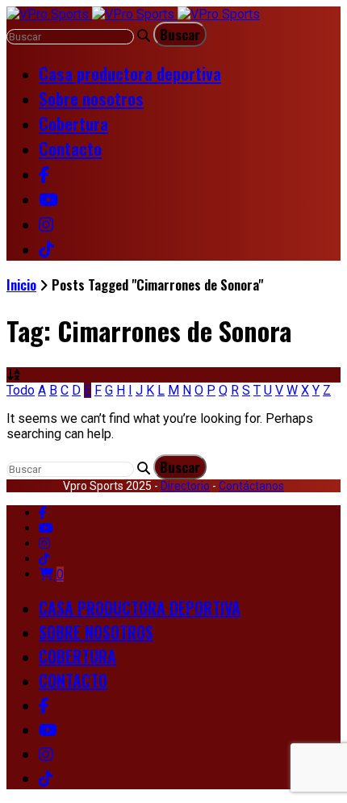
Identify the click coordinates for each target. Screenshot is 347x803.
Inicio (21, 284)
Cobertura (73, 123)
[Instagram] (44, 543)
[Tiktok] (44, 559)
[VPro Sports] (133, 14)
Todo (20, 390)
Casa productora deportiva (130, 73)
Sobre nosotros (91, 98)
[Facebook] (43, 513)
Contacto (70, 148)
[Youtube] (46, 528)
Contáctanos (251, 485)
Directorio (185, 485)
